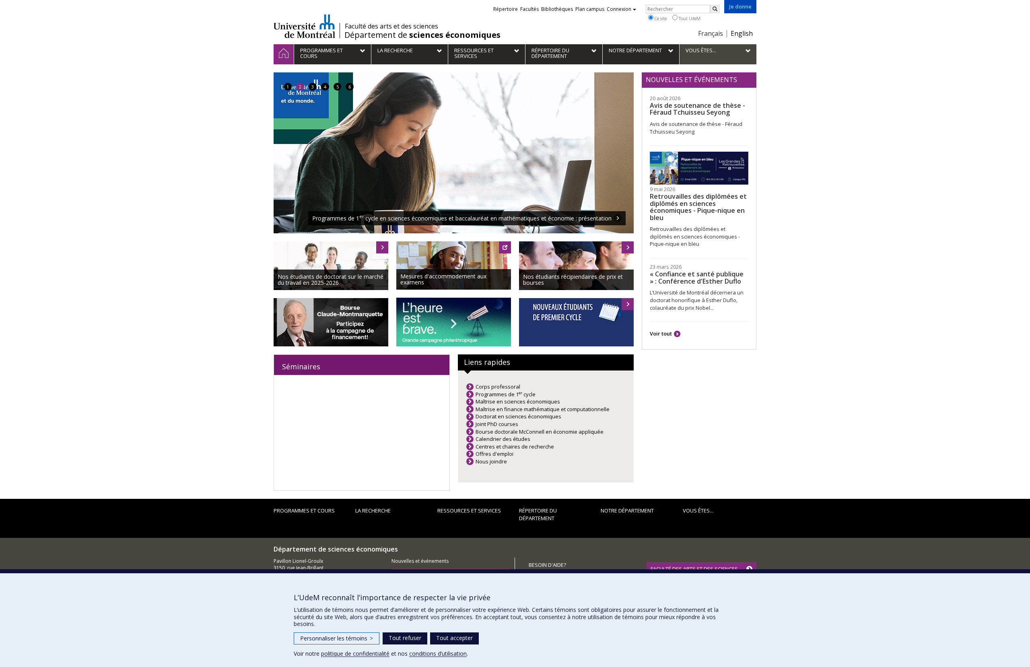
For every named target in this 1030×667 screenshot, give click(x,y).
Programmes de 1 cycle (506, 394)
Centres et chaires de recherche (515, 446)
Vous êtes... (698, 510)
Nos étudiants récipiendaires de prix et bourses (573, 279)
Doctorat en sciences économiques (518, 416)
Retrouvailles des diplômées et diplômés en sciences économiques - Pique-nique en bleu (698, 207)
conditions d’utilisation (438, 653)
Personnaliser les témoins (336, 638)
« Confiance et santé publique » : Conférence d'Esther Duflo (697, 278)
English (742, 33)
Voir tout (661, 333)
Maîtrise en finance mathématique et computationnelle (543, 409)
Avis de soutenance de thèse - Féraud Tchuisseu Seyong (697, 109)
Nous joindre (491, 461)
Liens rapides (487, 362)
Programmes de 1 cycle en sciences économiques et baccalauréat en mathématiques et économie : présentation (462, 218)
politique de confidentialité (355, 653)
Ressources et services (469, 510)
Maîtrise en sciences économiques (518, 401)
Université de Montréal (304, 26)
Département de (422, 35)
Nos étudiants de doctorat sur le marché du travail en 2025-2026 (330, 279)
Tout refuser (405, 638)
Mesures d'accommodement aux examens (443, 279)
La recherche (373, 510)
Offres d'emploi (494, 453)
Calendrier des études (503, 439)
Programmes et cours (304, 510)
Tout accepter (454, 638)
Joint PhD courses (497, 424)
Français (710, 33)
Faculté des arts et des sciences (391, 26)
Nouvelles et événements (420, 561)
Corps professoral (498, 386)
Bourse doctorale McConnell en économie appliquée (540, 431)
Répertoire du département (538, 514)
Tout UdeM (689, 18)
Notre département (627, 510)
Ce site (660, 18)
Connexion (619, 9)
